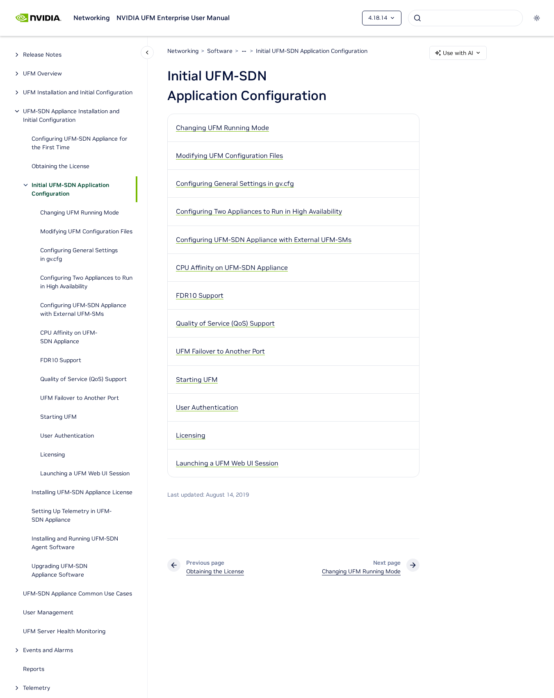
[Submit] (417, 18)
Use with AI (458, 53)
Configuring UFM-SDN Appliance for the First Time (80, 143)
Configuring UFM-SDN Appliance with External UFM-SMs (83, 309)
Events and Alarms (48, 650)
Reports (33, 669)
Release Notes (42, 54)
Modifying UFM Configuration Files (86, 231)
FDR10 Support (60, 360)
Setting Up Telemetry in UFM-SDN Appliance (72, 515)
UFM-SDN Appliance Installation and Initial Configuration (71, 115)
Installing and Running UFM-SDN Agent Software (75, 543)
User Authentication (67, 435)
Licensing (52, 454)
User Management (48, 612)
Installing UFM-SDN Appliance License (82, 492)
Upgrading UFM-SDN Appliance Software (59, 570)
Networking (91, 18)
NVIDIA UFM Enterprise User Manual (173, 18)
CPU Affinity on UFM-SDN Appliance (68, 337)
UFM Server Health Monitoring (64, 631)
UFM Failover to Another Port (79, 397)
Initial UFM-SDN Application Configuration (70, 189)
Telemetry (36, 687)
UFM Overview (42, 73)
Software (220, 51)
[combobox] (465, 18)
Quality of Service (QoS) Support (83, 379)
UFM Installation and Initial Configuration (77, 92)
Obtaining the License (60, 166)
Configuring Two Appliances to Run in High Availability (86, 282)
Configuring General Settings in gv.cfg (79, 254)
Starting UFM (58, 416)
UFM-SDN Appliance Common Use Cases (77, 593)
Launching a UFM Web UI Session (85, 473)
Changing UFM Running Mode (79, 212)
